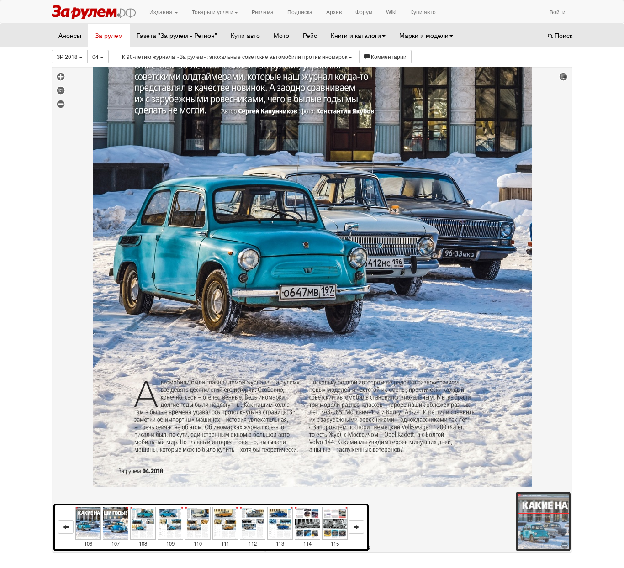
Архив (334, 12)
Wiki (391, 12)
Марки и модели (424, 35)
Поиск (562, 35)
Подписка (299, 12)
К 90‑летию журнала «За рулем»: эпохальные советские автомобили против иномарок (235, 56)
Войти (558, 12)
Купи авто (423, 12)
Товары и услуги (212, 12)
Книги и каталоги (356, 35)
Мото (281, 35)
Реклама (263, 12)
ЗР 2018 (68, 56)
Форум (363, 12)
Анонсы (69, 35)
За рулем (109, 35)
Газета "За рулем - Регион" (177, 35)
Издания (161, 12)
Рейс (310, 35)
